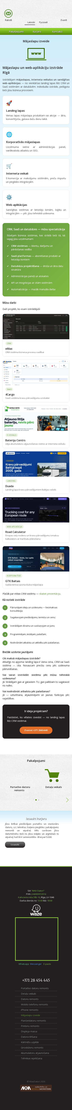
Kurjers (37, 31)
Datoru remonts (30, 999)
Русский (43, 22)
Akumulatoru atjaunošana (35, 1053)
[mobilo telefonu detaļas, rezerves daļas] (53, 775)
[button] (36, 800)
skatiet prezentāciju (49, 593)
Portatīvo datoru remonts (20, 788)
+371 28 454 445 (36, 980)
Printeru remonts (30, 1026)
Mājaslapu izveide (30, 1015)
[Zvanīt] (63, 13)
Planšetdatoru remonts (33, 1020)
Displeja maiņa (29, 1031)
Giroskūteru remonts (32, 1047)
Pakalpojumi (16, 31)
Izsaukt (15, 844)
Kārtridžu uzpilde (30, 1042)
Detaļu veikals (53, 787)
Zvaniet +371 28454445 (36, 730)
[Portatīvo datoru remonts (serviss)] (19, 775)
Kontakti (57, 31)
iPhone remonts (29, 1009)
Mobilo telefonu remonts (34, 1004)
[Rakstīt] (8, 13)
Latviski (31, 22)
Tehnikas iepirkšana (31, 1058)
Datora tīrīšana (29, 1036)
